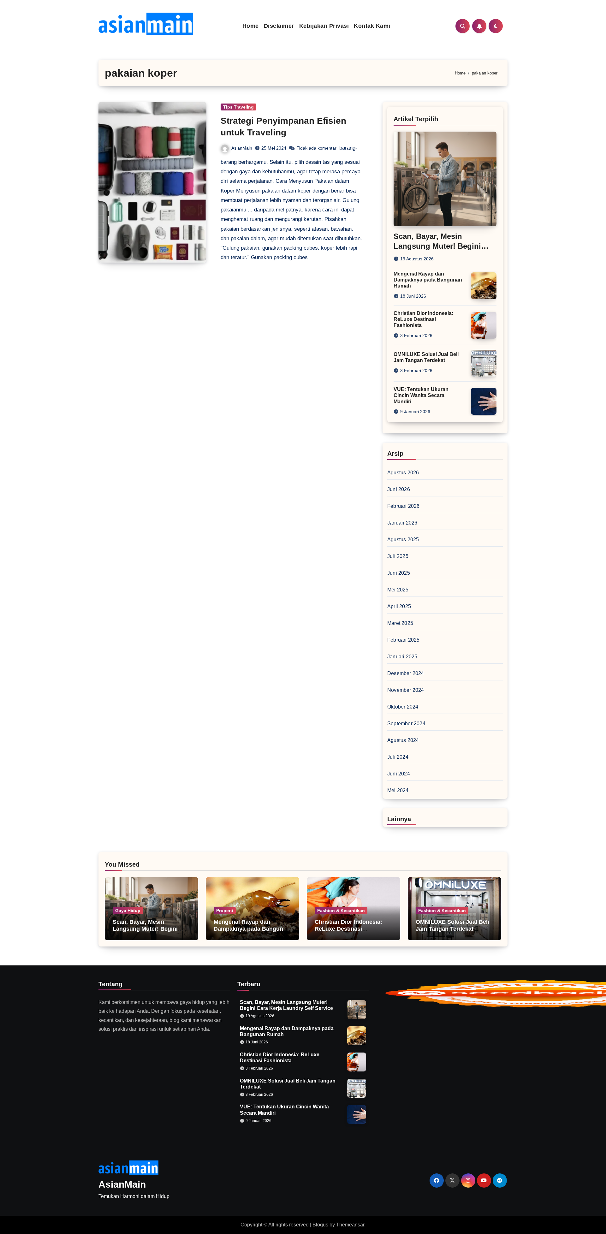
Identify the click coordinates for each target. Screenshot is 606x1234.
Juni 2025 (398, 573)
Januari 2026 (402, 522)
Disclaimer (279, 26)
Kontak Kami (372, 26)
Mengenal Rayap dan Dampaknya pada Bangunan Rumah (428, 279)
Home (250, 26)
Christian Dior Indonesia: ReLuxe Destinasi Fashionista (423, 319)
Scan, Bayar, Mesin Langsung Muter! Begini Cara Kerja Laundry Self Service (145, 932)
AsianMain (241, 148)
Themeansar (350, 1224)
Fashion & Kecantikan (341, 910)
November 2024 (405, 690)
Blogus (320, 1224)
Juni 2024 (398, 773)
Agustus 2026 (403, 472)
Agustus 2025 (403, 539)
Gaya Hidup (127, 910)
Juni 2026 (398, 489)
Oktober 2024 (402, 706)
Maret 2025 (400, 623)
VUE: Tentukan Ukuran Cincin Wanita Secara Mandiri (421, 395)
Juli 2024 (397, 757)
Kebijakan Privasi (324, 26)
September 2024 (406, 723)
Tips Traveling (238, 107)
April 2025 (399, 606)
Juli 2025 (397, 556)
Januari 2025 (402, 656)
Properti (224, 910)
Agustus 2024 (403, 740)
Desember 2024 (405, 673)
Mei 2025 (398, 589)
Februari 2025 (403, 640)
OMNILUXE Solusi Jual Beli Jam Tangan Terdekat (452, 925)
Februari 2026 (403, 506)
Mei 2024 (398, 790)
